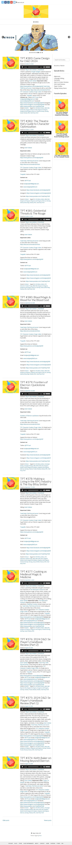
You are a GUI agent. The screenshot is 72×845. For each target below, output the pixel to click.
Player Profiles (58, 86)
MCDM (37, 562)
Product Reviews (37, 469)
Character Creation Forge (26, 286)
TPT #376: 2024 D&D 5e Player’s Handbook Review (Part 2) (35, 641)
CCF (45, 284)
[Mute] (44, 67)
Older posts (6, 820)
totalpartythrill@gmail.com (27, 99)
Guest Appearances (28, 843)
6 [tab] (40, 52)
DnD (24, 109)
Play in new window (31, 70)
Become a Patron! (59, 65)
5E (34, 108)
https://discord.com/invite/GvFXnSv (40, 90)
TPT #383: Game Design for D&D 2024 (35, 59)
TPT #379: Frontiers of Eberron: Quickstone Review (34, 384)
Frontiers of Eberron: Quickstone (29, 415)
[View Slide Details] (36, 38)
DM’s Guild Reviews (59, 84)
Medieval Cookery (32, 604)
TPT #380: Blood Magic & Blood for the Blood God (35, 298)
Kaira (40, 835)
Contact (42, 843)
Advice (42, 108)
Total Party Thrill (34, 113)
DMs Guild (38, 465)
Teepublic (29, 95)
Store (20, 843)
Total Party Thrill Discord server (29, 161)
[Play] (22, 67)
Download (41, 70)
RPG (29, 113)
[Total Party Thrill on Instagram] (8, 2)
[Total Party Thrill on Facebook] (5, 2)
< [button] (3, 37)
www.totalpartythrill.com (27, 101)
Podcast (27, 108)
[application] (35, 67)
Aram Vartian (33, 81)
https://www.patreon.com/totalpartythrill (31, 86)
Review (43, 469)
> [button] (69, 37)
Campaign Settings (28, 465)
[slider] (48, 66)
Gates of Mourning (24, 202)
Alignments (57, 76)
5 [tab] (38, 52)
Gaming (46, 111)
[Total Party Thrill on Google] (11, 2)
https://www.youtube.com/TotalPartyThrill (32, 106)
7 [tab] (42, 52)
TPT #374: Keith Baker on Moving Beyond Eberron (35, 759)
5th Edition (38, 108)
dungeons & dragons (42, 109)
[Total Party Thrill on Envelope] (14, 2)
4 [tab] (36, 52)
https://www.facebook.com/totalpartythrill (32, 103)
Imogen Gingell (35, 71)
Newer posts (47, 820)
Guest (21, 113)
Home (47, 843)
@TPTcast (35, 97)
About (36, 843)
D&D (46, 108)
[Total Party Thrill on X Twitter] (2, 2)
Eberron (34, 111)
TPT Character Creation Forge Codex (30, 92)
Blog (15, 843)
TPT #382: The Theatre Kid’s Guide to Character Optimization (34, 123)
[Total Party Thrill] (36, 11)
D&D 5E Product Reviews (61, 82)
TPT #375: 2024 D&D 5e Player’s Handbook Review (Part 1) (35, 700)
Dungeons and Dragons (25, 111)
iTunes (58, 843)
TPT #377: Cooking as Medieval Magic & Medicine (33, 574)
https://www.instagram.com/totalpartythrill (32, 104)
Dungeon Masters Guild (31, 109)
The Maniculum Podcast (37, 589)
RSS (62, 843)
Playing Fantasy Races (60, 88)
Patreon (53, 843)
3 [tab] (34, 52)
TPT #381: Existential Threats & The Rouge (33, 212)
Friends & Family (40, 111)
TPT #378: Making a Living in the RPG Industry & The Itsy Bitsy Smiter (35, 481)
